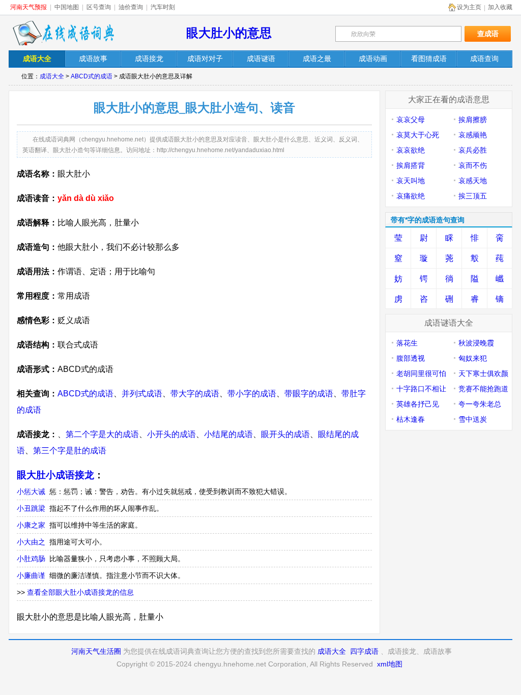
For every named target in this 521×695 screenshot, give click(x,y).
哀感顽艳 (472, 135)
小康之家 (31, 525)
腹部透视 (410, 358)
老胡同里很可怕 (421, 373)
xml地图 (389, 664)
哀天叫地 (410, 181)
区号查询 (98, 7)
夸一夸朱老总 (479, 404)
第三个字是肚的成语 (69, 450)
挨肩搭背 (410, 165)
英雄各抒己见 (417, 404)
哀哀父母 (410, 119)
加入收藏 (500, 7)
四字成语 (364, 651)
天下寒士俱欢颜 (483, 373)
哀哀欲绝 (410, 150)
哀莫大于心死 (417, 135)
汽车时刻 (163, 7)
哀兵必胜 (472, 150)
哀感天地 (472, 181)
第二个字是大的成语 (102, 434)
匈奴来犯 (472, 358)
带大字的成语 (194, 393)
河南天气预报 (28, 7)
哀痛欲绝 (410, 196)
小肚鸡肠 (31, 559)
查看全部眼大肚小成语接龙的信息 (80, 592)
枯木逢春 (410, 419)
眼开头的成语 (285, 434)
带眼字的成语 (308, 393)
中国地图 (66, 7)
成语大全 (52, 76)
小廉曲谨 (31, 575)
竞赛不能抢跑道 (483, 389)
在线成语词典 (63, 33)
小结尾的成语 (228, 434)
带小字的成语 (251, 393)
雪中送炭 (472, 419)
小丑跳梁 (31, 508)
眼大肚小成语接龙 (55, 475)
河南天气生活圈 (96, 651)
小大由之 (31, 542)
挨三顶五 (472, 196)
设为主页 (469, 7)
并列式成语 (142, 393)
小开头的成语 (171, 434)
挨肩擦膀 (472, 119)
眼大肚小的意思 (229, 33)
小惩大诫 (31, 491)
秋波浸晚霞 (476, 343)
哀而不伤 (472, 165)
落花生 (407, 343)
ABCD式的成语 (91, 76)
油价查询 (131, 7)
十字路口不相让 (421, 389)
